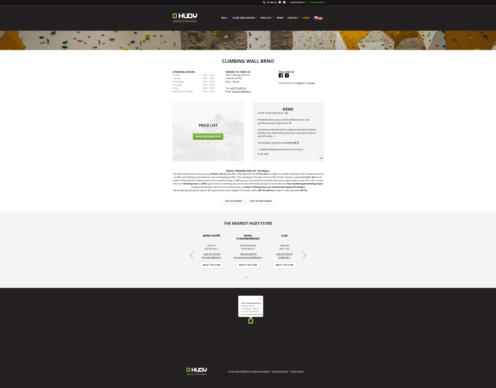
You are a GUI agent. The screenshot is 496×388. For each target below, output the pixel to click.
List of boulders (261, 201)
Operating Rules (280, 371)
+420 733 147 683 (211, 254)
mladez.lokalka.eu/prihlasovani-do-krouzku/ (282, 149)
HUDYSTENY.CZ (297, 2)
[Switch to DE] (320, 18)
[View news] (321, 158)
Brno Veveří (211, 235)
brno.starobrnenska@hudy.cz (248, 257)
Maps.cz (301, 83)
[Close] (260, 299)
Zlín (284, 235)
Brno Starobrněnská (247, 237)
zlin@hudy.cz (284, 257)
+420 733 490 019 (238, 88)
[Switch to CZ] (316, 18)
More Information (208, 136)
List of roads (233, 201)
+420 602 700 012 (284, 254)
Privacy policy (297, 371)
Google (311, 83)
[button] (246, 277)
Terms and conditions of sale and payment (248, 371)
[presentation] (191, 255)
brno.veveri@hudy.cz (212, 257)
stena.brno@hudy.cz (241, 91)
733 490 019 (271, 2)
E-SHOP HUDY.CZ (318, 2)
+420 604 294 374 (248, 254)
